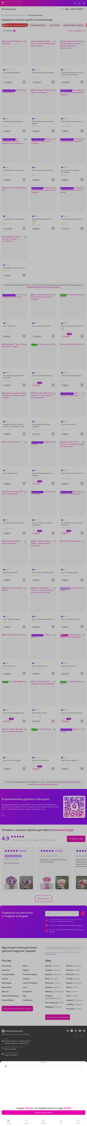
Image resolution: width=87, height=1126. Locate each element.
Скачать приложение (43, 1112)
